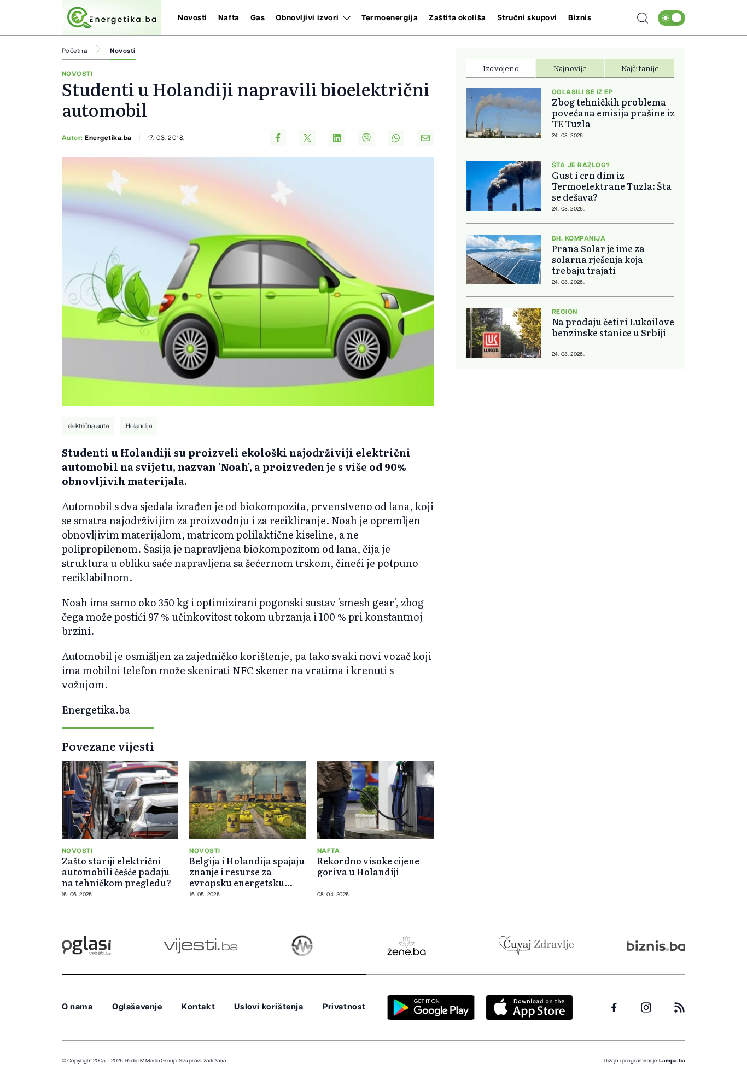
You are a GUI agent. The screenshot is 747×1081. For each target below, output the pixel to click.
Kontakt (198, 1007)
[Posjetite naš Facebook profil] (614, 1008)
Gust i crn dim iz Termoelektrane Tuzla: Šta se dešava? (612, 186)
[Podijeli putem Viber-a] (366, 138)
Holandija (139, 426)
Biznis (579, 18)
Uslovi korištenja (268, 1007)
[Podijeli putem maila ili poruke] (425, 138)
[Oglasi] (86, 945)
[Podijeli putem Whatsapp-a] (396, 138)
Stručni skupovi (527, 18)
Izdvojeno (501, 67)
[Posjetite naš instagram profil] (646, 1007)
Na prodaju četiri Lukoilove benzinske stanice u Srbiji (613, 327)
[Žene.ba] (406, 945)
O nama (77, 1007)
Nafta (229, 18)
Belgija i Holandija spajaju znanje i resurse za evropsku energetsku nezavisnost (247, 871)
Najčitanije (640, 67)
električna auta (88, 426)
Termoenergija (389, 18)
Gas (257, 18)
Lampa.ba (672, 1061)
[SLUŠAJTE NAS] (302, 945)
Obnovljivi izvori (307, 18)
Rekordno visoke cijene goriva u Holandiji (368, 866)
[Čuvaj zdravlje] (536, 945)
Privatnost (344, 1007)
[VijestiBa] (200, 945)
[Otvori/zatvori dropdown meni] (345, 18)
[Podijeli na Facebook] (278, 138)
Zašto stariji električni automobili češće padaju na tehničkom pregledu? (116, 871)
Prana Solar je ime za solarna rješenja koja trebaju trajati (598, 259)
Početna (74, 51)
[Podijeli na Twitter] (307, 138)
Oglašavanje (137, 1007)
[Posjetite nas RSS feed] (679, 1007)
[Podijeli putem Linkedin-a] (337, 138)
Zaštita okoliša (457, 18)
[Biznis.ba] (656, 945)
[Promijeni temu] (671, 18)
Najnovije (570, 67)
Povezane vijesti (108, 746)
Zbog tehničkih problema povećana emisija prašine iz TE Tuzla (613, 112)
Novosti (192, 18)
